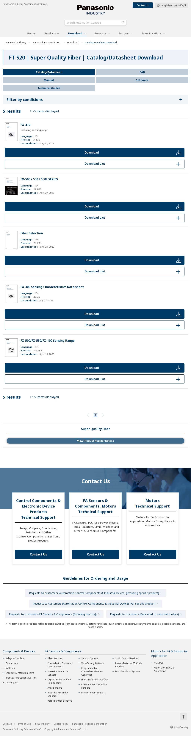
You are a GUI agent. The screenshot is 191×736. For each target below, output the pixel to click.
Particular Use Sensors (60, 700)
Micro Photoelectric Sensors (58, 673)
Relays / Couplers (15, 658)
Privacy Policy (42, 724)
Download (75, 33)
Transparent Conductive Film (21, 677)
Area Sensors (55, 687)
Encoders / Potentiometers (20, 672)
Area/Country (181, 727)
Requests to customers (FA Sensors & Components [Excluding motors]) (53, 614)
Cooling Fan (12, 682)
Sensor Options (89, 658)
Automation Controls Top (46, 42)
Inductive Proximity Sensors (58, 694)
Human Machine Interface (94, 679)
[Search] (123, 22)
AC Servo (159, 662)
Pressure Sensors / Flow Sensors (94, 686)
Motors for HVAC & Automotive (164, 669)
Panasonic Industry (16, 42)
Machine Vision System (127, 671)
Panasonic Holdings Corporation (89, 724)
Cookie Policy (61, 724)
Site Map (7, 724)
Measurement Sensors (93, 692)
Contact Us (143, 5)
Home (31, 33)
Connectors (12, 663)
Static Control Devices (127, 658)
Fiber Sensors (55, 658)
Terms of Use (23, 724)
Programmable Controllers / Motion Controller (92, 671)
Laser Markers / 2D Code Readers (128, 665)
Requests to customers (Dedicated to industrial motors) (144, 614)
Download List (132, 164)
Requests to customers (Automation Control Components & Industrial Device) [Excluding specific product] (94, 593)
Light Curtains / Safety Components (59, 681)
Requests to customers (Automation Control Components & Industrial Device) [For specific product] (94, 603)
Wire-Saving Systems (92, 663)
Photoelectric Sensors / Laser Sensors (60, 665)
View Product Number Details (95, 440)
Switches (10, 668)
